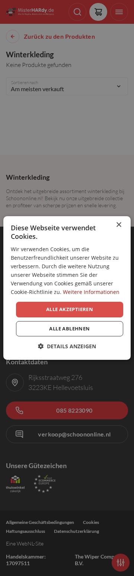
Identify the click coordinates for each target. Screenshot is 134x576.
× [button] (118, 225)
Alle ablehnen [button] (69, 328)
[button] (67, 346)
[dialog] (67, 288)
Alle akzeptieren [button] (69, 309)
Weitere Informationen (91, 291)
